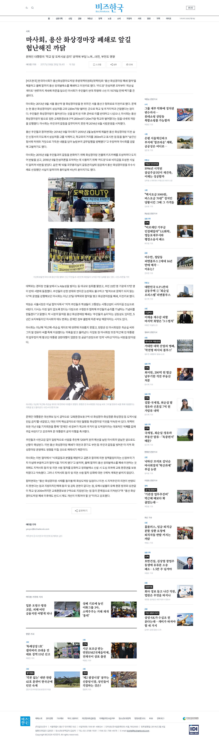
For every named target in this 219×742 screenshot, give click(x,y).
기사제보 (60, 718)
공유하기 (83, 510)
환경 (149, 18)
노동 (109, 18)
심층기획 (59, 18)
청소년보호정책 (125, 718)
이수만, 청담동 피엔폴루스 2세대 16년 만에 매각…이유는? (158, 263)
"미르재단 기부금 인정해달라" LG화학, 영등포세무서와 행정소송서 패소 (158, 231)
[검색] (32, 8)
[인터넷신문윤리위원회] (191, 718)
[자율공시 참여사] (194, 730)
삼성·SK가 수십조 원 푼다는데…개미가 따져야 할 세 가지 (160, 619)
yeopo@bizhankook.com (37, 529)
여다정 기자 (31, 64)
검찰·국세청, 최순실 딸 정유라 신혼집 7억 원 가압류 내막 (159, 404)
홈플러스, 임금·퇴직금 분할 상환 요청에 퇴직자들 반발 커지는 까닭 (158, 533)
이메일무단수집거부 (107, 718)
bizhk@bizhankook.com (138, 731)
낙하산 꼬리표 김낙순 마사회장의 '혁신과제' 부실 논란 (158, 465)
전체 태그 (160, 718)
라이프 (168, 18)
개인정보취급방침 (88, 718)
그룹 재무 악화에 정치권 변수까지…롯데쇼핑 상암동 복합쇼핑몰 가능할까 (159, 114)
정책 (100, 18)
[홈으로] (25, 721)
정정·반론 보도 (139, 718)
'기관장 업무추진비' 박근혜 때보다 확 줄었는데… (156, 496)
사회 (139, 18)
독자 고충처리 (72, 718)
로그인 (190, 8)
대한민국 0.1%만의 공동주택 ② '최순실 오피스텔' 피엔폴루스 (158, 291)
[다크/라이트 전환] (26, 8)
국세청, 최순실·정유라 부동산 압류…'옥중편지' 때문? (159, 435)
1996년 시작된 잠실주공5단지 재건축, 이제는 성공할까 (158, 170)
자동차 (129, 18)
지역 (158, 18)
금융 (79, 18)
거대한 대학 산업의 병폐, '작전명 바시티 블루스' (160, 346)
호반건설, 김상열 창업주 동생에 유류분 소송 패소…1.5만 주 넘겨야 (159, 563)
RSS (151, 718)
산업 (70, 18)
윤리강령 (49, 718)
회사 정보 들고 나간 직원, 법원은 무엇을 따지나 (160, 591)
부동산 (90, 18)
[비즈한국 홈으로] (109, 7)
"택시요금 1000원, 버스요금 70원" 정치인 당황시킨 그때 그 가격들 (159, 198)
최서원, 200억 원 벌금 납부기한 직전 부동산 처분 (158, 374)
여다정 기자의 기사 (34, 597)
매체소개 (38, 718)
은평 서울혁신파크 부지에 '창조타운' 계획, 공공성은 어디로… (159, 142)
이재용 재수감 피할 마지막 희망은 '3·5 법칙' (159, 317)
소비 (119, 18)
